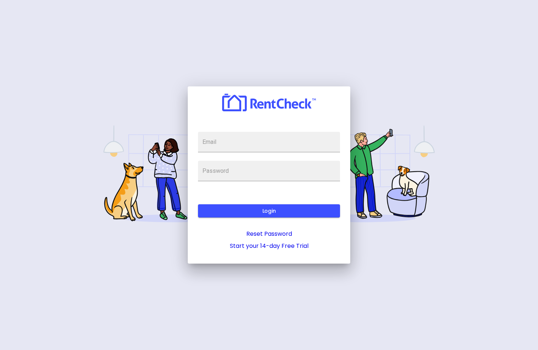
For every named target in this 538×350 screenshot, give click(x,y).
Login (269, 211)
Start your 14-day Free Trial (269, 246)
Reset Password (269, 234)
